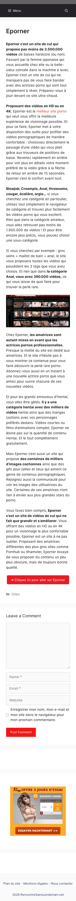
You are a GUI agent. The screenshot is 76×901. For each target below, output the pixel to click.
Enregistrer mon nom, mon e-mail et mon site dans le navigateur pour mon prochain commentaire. (40, 714)
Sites (16, 594)
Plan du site (11, 883)
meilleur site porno (51, 111)
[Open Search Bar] (66, 10)
